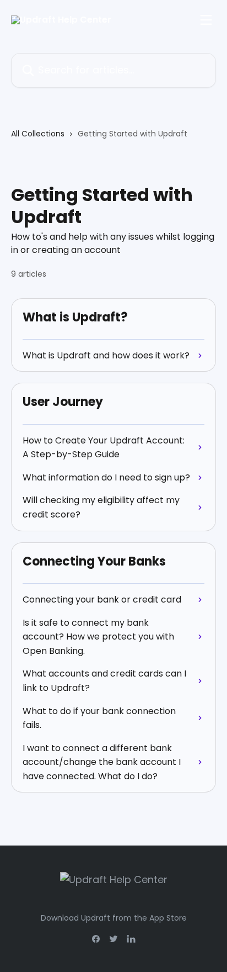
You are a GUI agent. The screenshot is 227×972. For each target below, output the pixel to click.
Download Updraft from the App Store (114, 917)
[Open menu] (206, 20)
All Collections (37, 133)
